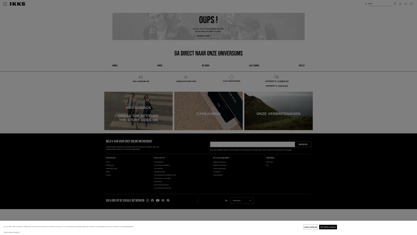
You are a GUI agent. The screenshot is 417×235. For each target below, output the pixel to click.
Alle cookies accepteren (328, 227)
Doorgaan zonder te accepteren (11, 232)
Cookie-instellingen (310, 227)
